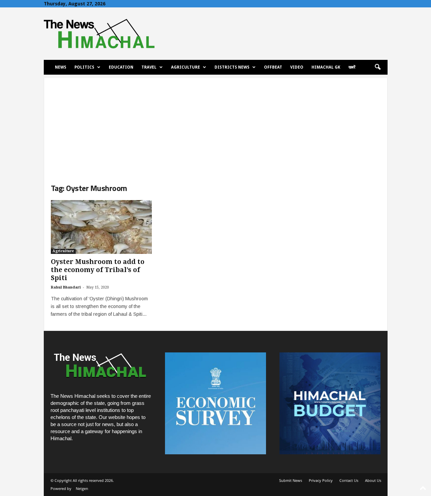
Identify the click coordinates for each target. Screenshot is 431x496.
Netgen (82, 488)
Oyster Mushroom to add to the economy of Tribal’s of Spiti (97, 270)
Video (296, 67)
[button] (377, 67)
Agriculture (185, 67)
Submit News (290, 480)
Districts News (232, 67)
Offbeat (273, 67)
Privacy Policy (321, 480)
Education (121, 67)
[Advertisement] (216, 125)
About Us (373, 480)
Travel (149, 67)
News (60, 67)
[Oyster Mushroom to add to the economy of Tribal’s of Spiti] (101, 227)
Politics (84, 67)
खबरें (352, 67)
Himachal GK (325, 67)
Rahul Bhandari (66, 287)
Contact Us (348, 480)
